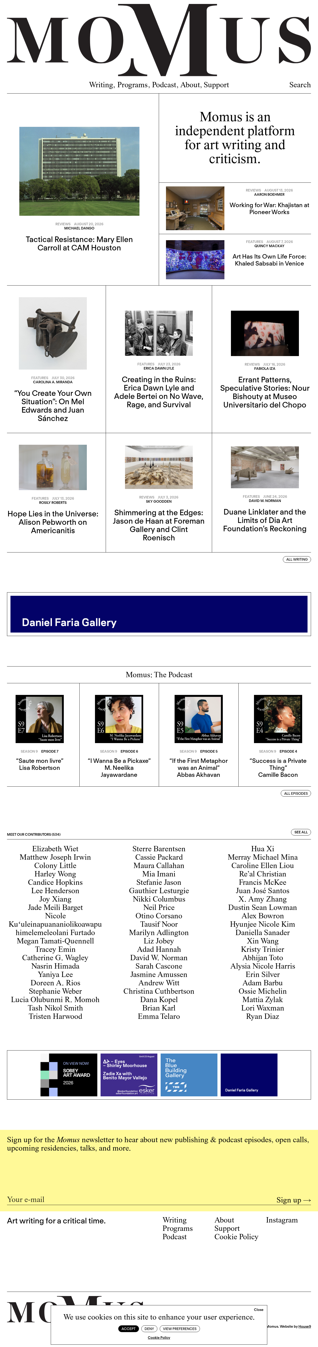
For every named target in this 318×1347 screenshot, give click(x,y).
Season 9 (29, 751)
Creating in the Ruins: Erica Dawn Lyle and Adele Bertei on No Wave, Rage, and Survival (158, 392)
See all (301, 832)
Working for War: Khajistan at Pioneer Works (269, 208)
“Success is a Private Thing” (278, 764)
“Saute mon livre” (39, 760)
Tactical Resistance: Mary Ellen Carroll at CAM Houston (79, 243)
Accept (128, 1329)
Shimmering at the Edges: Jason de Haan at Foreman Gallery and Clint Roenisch (159, 525)
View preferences (179, 1329)
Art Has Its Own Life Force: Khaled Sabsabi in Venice (269, 260)
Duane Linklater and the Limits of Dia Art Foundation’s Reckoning (265, 520)
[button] (258, 1310)
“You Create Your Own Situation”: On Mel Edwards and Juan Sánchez (53, 405)
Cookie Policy (159, 1338)
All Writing (297, 559)
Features (254, 242)
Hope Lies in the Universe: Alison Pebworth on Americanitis (52, 522)
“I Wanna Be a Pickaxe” (119, 760)
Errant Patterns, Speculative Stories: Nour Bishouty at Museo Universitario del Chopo (265, 392)
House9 (304, 1326)
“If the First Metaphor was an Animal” (198, 764)
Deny (149, 1329)
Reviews (63, 224)
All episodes (296, 793)
